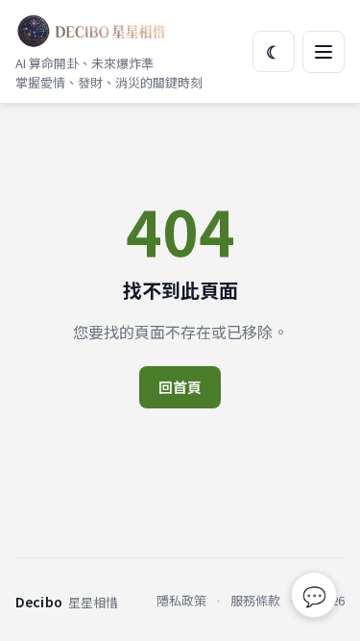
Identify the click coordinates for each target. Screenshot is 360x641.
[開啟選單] (323, 52)
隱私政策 (181, 600)
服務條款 (255, 600)
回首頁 (180, 387)
